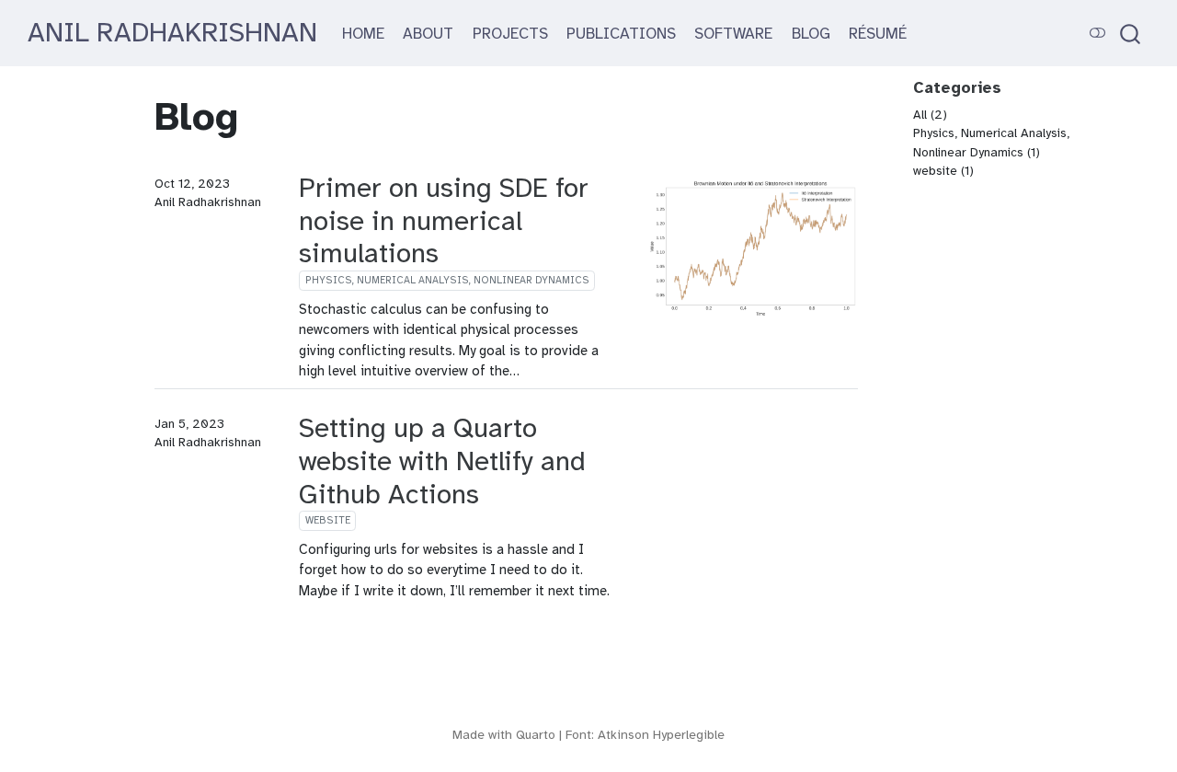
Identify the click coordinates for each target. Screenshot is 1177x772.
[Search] (1130, 33)
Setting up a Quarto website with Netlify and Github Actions (442, 461)
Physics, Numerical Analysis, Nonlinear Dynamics (447, 280)
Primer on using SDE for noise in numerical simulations (443, 221)
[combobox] (1131, 33)
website (327, 520)
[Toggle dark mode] (1098, 32)
